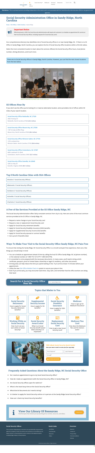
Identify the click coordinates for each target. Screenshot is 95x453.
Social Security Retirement (17, 302)
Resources (59, 2)
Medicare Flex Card (77, 322)
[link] (23, 70)
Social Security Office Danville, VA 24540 (21, 161)
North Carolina (21, 24)
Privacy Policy (73, 433)
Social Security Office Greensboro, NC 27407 (23, 150)
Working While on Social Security (18, 322)
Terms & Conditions (74, 436)
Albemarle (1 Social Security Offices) (19, 185)
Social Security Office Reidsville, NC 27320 (22, 116)
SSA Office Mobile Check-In (29, 268)
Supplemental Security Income (37, 302)
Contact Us (72, 431)
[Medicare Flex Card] (77, 318)
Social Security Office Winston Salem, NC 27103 (24, 139)
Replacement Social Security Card (57, 323)
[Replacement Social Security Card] (57, 318)
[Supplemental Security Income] (37, 298)
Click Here (79, 412)
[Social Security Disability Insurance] (57, 298)
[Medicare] (77, 298)
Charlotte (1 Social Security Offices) (19, 202)
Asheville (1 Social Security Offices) (19, 196)
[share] (71, 70)
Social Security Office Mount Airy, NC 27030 (22, 128)
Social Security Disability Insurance (57, 303)
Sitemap (72, 438)
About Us (72, 429)
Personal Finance (53, 3)
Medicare (47, 2)
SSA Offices (31, 5)
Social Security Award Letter (37, 322)
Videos (50, 436)
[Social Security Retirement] (18, 298)
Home (7, 24)
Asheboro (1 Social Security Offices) (19, 191)
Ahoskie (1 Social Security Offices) (18, 180)
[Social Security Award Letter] (37, 318)
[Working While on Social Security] (18, 318)
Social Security (38, 2)
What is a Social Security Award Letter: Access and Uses (42, 70)
